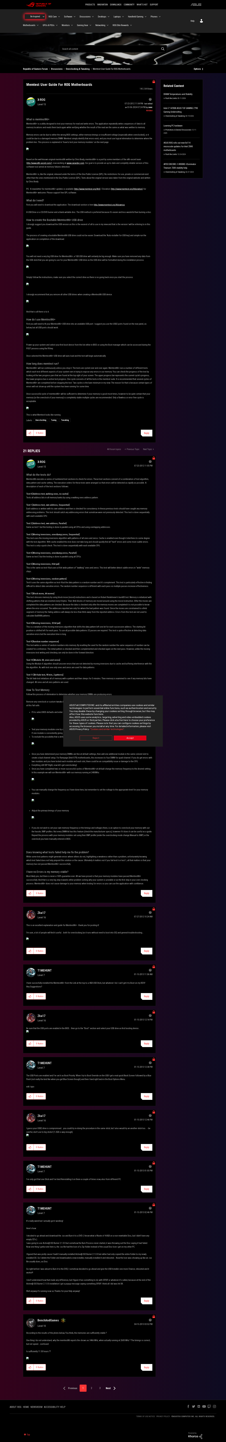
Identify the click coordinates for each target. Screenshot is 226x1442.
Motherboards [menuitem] (29, 25)
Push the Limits (171, 98)
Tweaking (65, 420)
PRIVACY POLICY (163, 1416)
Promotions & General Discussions (178, 130)
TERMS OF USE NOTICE (145, 1416)
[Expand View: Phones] (159, 16)
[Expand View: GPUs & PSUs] (56, 25)
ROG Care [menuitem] (53, 16)
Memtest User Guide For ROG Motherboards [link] (112, 69)
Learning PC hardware (173, 125)
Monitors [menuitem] (66, 25)
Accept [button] (130, 738)
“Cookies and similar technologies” (107, 729)
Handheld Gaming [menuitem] (135, 16)
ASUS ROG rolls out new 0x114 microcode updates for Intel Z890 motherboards (178, 146)
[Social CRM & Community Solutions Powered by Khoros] (195, 1435)
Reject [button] (96, 738)
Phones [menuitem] (154, 16)
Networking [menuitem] (100, 25)
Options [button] (197, 69)
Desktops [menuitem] (102, 16)
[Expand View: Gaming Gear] (90, 25)
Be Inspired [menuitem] (35, 16)
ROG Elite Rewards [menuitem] (121, 25)
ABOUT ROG (15, 1407)
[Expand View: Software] (74, 16)
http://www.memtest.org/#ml (87, 189)
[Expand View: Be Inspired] (43, 16)
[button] (30, 433)
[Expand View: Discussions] (92, 16)
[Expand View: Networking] (107, 25)
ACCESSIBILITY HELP (54, 1407)
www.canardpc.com (75, 163)
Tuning (53, 420)
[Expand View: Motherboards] (37, 25)
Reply (146, 433)
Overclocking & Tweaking (78, 69)
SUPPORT (154, 4)
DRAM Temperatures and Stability (178, 94)
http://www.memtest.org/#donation (126, 189)
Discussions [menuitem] (85, 16)
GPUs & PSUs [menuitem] (48, 25)
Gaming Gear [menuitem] (82, 25)
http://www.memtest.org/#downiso (109, 205)
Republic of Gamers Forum (35, 69)
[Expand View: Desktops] (108, 16)
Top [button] (28, 1434)
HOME (26, 1407)
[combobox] (113, 48)
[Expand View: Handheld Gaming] (145, 16)
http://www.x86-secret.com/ (39, 163)
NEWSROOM (36, 1407)
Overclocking (40, 420)
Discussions (57, 69)
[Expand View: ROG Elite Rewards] (131, 25)
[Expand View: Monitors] (71, 25)
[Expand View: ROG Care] (59, 16)
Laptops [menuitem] (117, 16)
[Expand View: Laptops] (123, 16)
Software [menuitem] (68, 16)
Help (192, 21)
